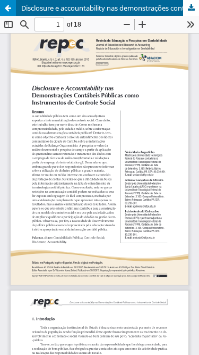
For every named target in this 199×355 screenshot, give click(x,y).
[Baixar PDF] (191, 8)
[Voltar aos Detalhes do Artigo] (8, 8)
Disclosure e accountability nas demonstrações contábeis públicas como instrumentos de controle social (110, 8)
